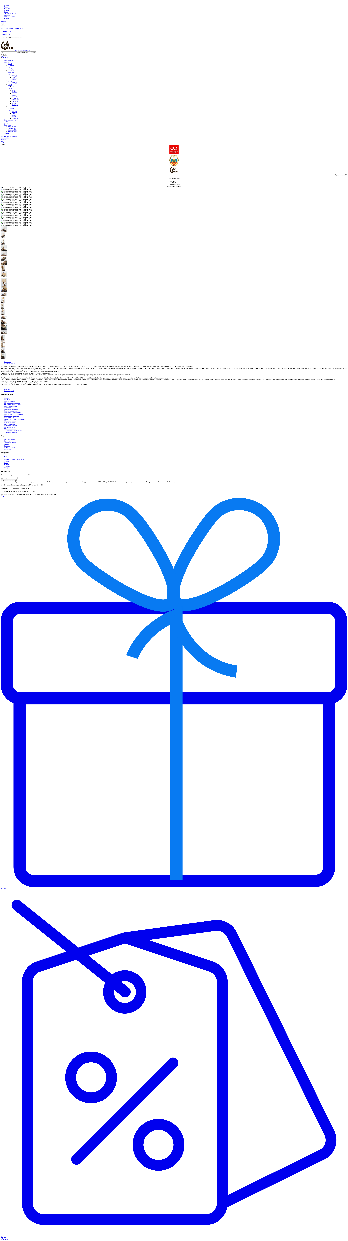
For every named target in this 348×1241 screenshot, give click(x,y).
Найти (33, 52)
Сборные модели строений (12, 404)
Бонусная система (9, 17)
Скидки (6, 398)
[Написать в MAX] (7, 28)
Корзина (5, 57)
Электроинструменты (11, 411)
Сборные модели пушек (11, 416)
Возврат (6, 444)
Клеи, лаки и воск (9, 417)
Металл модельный (10, 421)
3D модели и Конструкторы (13, 430)
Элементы (7, 407)
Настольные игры (9, 427)
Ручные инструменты (11, 409)
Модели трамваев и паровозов (13, 414)
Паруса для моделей (10, 425)
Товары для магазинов (11, 432)
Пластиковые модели (10, 406)
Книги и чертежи (9, 424)
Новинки (7, 399)
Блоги (6, 7)
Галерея (6, 468)
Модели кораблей (9, 401)
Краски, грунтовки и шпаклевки (14, 419)
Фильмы (7, 8)
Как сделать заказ (9, 439)
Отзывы (6, 18)
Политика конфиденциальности (14, 459)
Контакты (7, 15)
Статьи (6, 10)
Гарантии (7, 441)
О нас (6, 12)
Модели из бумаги (10, 429)
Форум (6, 5)
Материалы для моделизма (12, 412)
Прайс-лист (8, 449)
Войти (5, 497)
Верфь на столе (5, 21)
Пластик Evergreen (10, 422)
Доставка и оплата (10, 13)
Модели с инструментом (12, 403)
